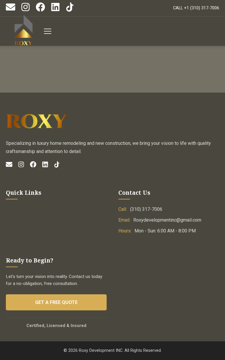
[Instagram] (25, 10)
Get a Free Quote (56, 302)
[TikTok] (70, 10)
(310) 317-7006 (146, 209)
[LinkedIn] (55, 10)
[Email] (10, 10)
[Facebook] (40, 10)
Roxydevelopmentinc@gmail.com (167, 220)
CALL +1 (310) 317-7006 (196, 8)
